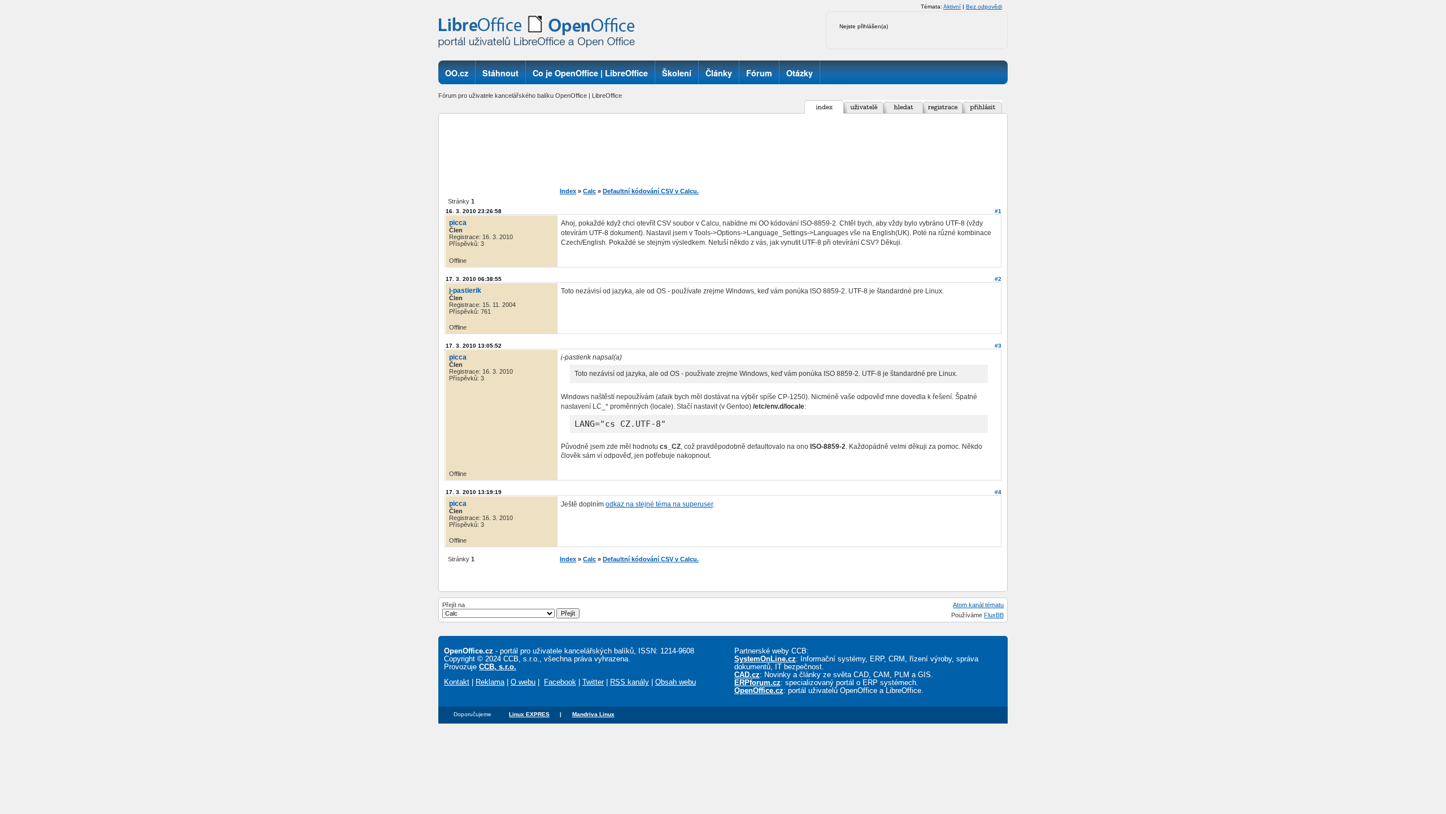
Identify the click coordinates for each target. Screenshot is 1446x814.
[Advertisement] (742, 150)
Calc (589, 191)
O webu (523, 682)
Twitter (593, 682)
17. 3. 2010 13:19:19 (474, 492)
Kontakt (456, 682)
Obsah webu (675, 682)
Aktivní (952, 6)
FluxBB (994, 615)
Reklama (490, 682)
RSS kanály (629, 682)
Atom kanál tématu (978, 604)
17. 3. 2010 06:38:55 (474, 279)
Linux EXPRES (529, 714)
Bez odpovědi (984, 6)
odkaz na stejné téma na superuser (659, 504)
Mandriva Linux (593, 714)
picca (458, 223)
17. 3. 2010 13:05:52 (474, 346)
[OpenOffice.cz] (540, 34)
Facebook (560, 682)
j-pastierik (465, 291)
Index (568, 191)
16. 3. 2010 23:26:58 (474, 211)
